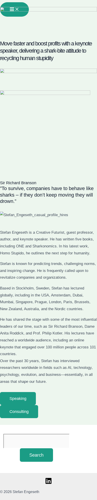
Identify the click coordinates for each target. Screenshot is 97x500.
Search (36, 455)
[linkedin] (48, 483)
